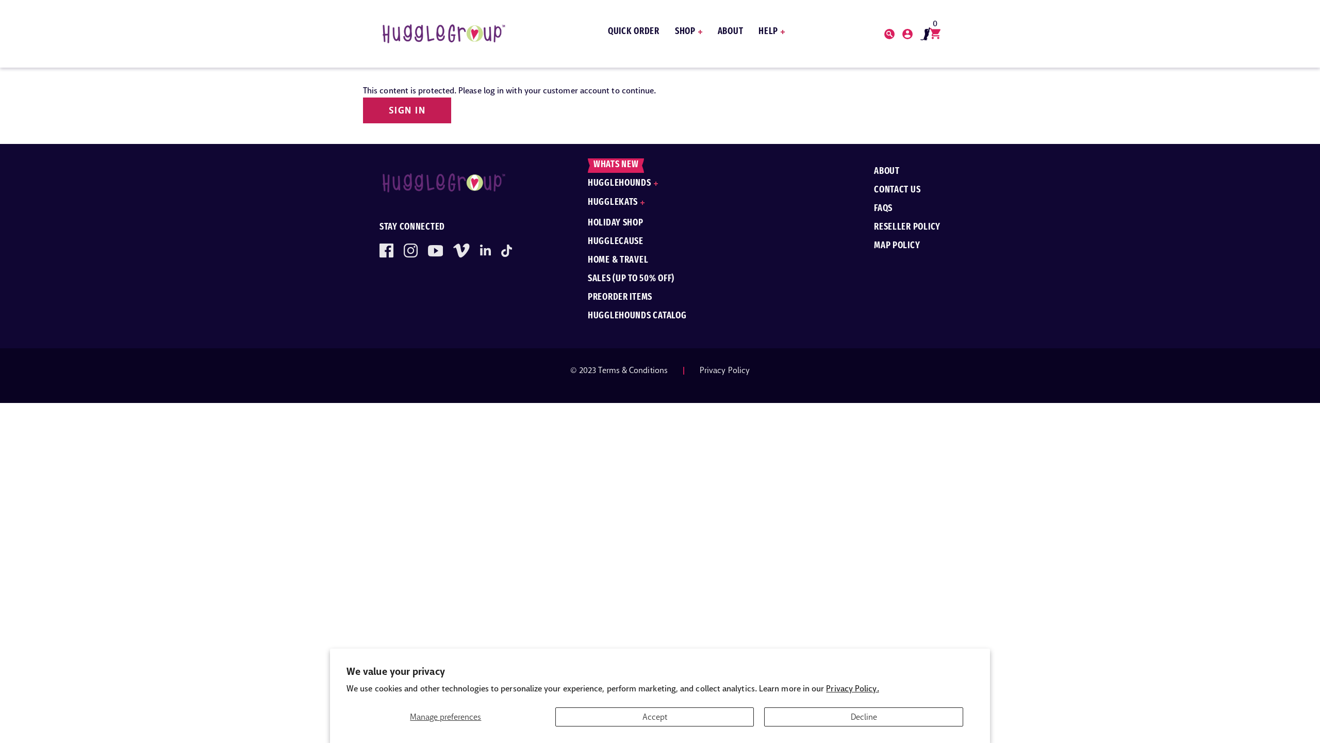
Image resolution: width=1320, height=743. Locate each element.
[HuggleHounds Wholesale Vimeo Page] (461, 250)
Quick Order (633, 32)
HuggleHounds (619, 183)
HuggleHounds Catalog (637, 316)
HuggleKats (613, 202)
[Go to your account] (889, 34)
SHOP (685, 32)
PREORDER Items (620, 297)
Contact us (897, 190)
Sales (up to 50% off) (631, 279)
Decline (864, 717)
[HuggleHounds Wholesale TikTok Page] (506, 251)
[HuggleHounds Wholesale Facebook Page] (386, 250)
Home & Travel (618, 260)
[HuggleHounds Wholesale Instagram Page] (411, 250)
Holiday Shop (616, 223)
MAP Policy (897, 246)
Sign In (407, 110)
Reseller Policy (907, 227)
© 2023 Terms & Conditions (619, 370)
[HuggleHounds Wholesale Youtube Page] (435, 250)
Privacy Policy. (852, 688)
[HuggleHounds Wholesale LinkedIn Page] (485, 251)
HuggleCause (616, 242)
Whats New (615, 165)
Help (768, 32)
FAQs (883, 209)
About (731, 32)
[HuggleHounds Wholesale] (444, 33)
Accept (654, 717)
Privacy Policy (725, 370)
